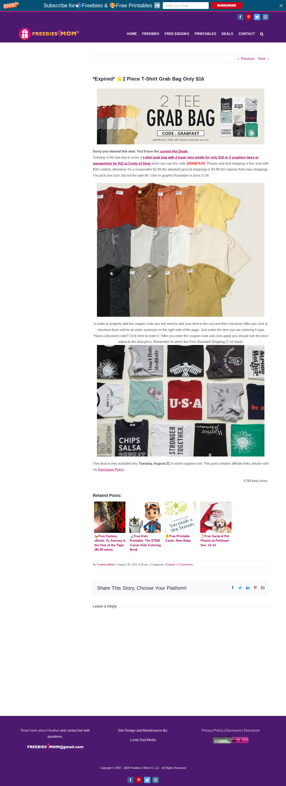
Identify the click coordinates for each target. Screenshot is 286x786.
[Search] (261, 34)
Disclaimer (252, 730)
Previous (247, 58)
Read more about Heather (40, 730)
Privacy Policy (212, 730)
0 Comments (185, 564)
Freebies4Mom (106, 564)
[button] (143, 5)
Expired (170, 564)
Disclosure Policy (111, 469)
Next (261, 58)
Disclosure (233, 730)
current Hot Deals (173, 151)
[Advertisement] (48, 81)
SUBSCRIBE (226, 5)
